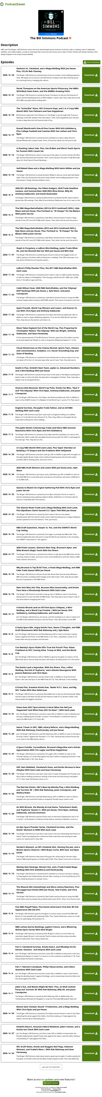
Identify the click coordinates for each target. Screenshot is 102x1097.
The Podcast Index (60, 1092)
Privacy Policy (57, 1089)
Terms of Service (46, 1089)
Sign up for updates (51, 1083)
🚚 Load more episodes (51, 1067)
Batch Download (93, 62)
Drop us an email (62, 1087)
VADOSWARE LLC (55, 1090)
